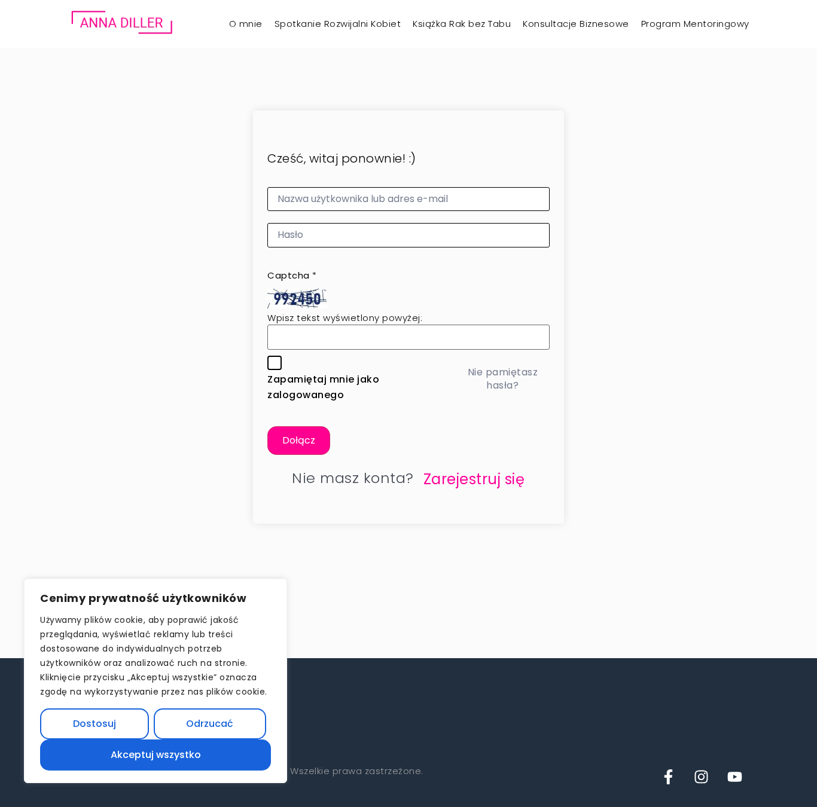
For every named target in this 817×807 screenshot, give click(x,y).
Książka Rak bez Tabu (462, 23)
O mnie (246, 23)
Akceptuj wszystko (156, 755)
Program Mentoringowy (695, 23)
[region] (155, 681)
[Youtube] (734, 774)
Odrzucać (209, 723)
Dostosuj (94, 723)
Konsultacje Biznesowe (576, 23)
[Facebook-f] (668, 774)
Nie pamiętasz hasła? (503, 378)
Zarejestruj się (474, 479)
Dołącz (298, 440)
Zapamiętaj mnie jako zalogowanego (323, 387)
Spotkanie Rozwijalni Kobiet (338, 23)
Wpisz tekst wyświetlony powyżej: (344, 317)
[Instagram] (702, 774)
